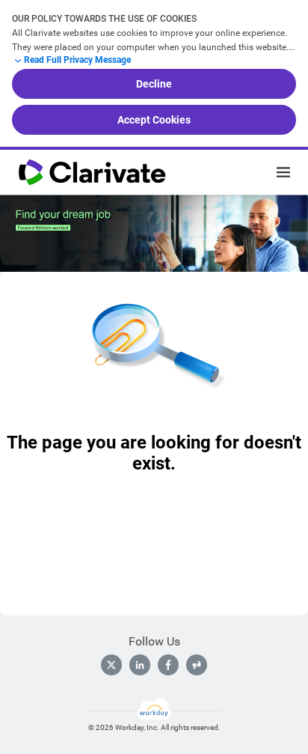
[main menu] (283, 172)
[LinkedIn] (139, 664)
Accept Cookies (154, 120)
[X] (111, 664)
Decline (154, 84)
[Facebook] (168, 664)
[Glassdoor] (196, 664)
